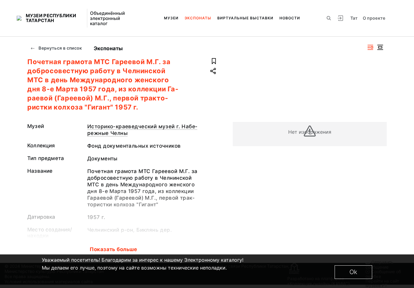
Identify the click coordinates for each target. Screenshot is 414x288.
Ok (353, 272)
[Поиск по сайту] (329, 18)
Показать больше (113, 249)
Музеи (171, 18)
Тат (354, 18)
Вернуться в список (60, 48)
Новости (289, 18)
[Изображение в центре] (380, 47)
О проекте (374, 18)
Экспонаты (198, 18)
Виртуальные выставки (245, 18)
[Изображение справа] (370, 47)
